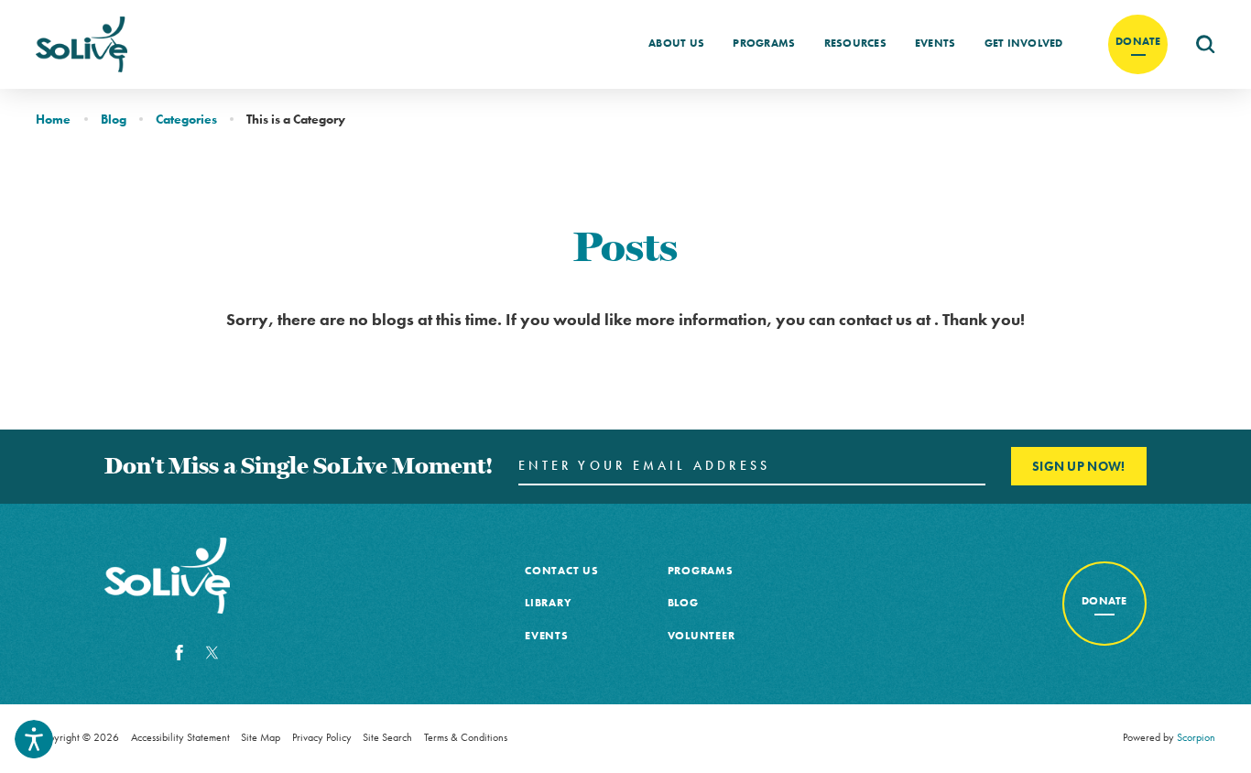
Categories (186, 119)
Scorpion (1196, 737)
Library (548, 602)
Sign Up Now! (1078, 466)
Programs (764, 43)
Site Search (387, 737)
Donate (1138, 41)
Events (935, 43)
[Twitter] (212, 653)
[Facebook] (179, 653)
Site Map (260, 737)
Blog (113, 119)
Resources (855, 43)
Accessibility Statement (180, 737)
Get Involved (1023, 43)
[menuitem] (676, 44)
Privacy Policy (322, 737)
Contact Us (561, 570)
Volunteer (701, 635)
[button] (34, 739)
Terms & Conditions (465, 737)
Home (53, 119)
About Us (676, 43)
